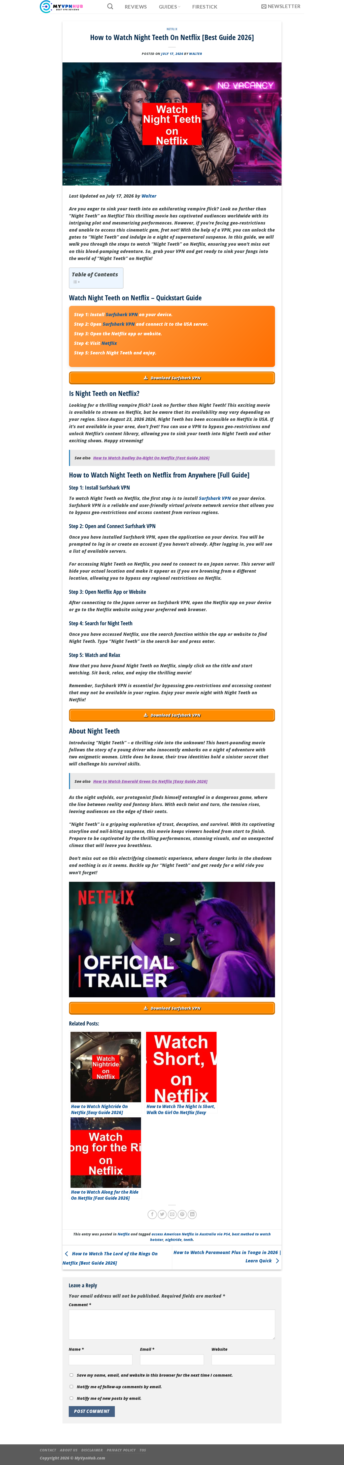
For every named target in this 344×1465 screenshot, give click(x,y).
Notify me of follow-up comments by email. (119, 1386)
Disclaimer (92, 1450)
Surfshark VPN (122, 314)
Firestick (205, 7)
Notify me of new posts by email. (109, 1398)
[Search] (110, 6)
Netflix (172, 29)
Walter (195, 54)
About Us (68, 1450)
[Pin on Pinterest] (182, 1214)
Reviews (136, 7)
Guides (168, 6)
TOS (143, 1450)
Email (147, 1349)
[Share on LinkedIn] (192, 1214)
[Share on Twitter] (162, 1214)
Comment (80, 1304)
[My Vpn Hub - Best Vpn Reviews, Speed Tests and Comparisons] (68, 7)
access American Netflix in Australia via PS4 (191, 1234)
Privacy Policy (121, 1450)
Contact (48, 1450)
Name (76, 1349)
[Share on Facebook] (152, 1214)
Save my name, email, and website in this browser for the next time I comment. (155, 1375)
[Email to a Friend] (172, 1214)
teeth (188, 1239)
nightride (173, 1239)
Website (219, 1349)
